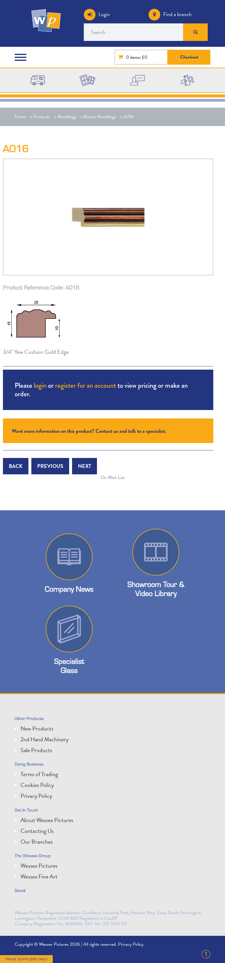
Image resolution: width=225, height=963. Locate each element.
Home (20, 116)
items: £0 (138, 57)
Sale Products (36, 750)
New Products (37, 728)
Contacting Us (37, 830)
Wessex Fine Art (39, 876)
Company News (69, 588)
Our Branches (37, 841)
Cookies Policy (37, 785)
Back (16, 466)
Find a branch (177, 14)
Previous (50, 466)
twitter (20, 903)
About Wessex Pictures (47, 820)
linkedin (33, 903)
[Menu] (22, 57)
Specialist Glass (69, 666)
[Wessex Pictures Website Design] (37, 79)
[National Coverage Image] (187, 79)
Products (41, 116)
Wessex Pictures (39, 865)
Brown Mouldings (100, 116)
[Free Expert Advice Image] (137, 79)
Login (104, 14)
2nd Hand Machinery (45, 739)
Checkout (189, 57)
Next (84, 466)
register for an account (85, 385)
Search (195, 32)
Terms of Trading (39, 774)
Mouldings (66, 116)
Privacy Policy (36, 795)
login (40, 385)
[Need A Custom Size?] (87, 79)
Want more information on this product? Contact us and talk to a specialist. (89, 431)
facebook (46, 903)
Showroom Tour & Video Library (155, 589)
